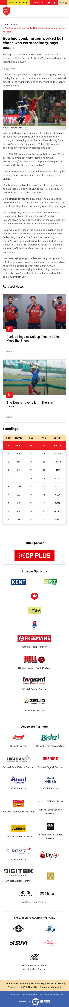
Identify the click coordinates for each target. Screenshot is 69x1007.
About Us (32, 987)
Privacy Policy (37, 984)
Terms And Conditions (17, 984)
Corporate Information (50, 987)
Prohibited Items (55, 984)
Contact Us (13, 987)
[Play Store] (49, 2)
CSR (23, 987)
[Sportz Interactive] (40, 1001)
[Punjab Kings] (6, 11)
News (9, 351)
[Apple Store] (55, 2)
